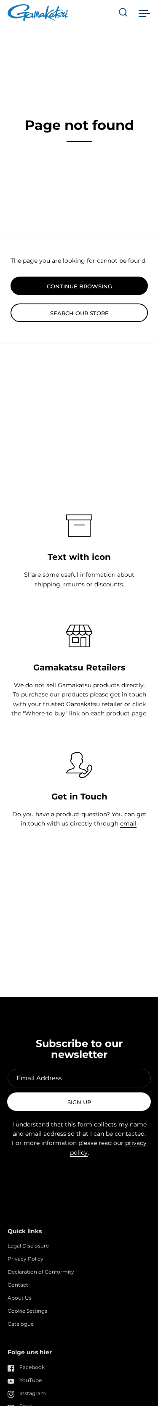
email (128, 823)
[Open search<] (123, 12)
